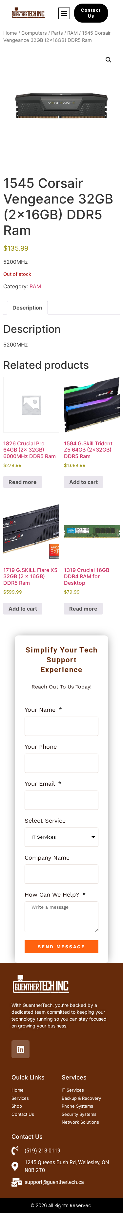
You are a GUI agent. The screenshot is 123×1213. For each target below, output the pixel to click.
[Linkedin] (20, 1049)
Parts (57, 33)
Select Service (45, 821)
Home (10, 33)
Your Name (41, 710)
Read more (23, 482)
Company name (47, 858)
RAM (72, 33)
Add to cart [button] (83, 482)
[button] (64, 13)
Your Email (41, 784)
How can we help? (53, 895)
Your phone (41, 747)
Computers (34, 33)
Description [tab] (27, 307)
